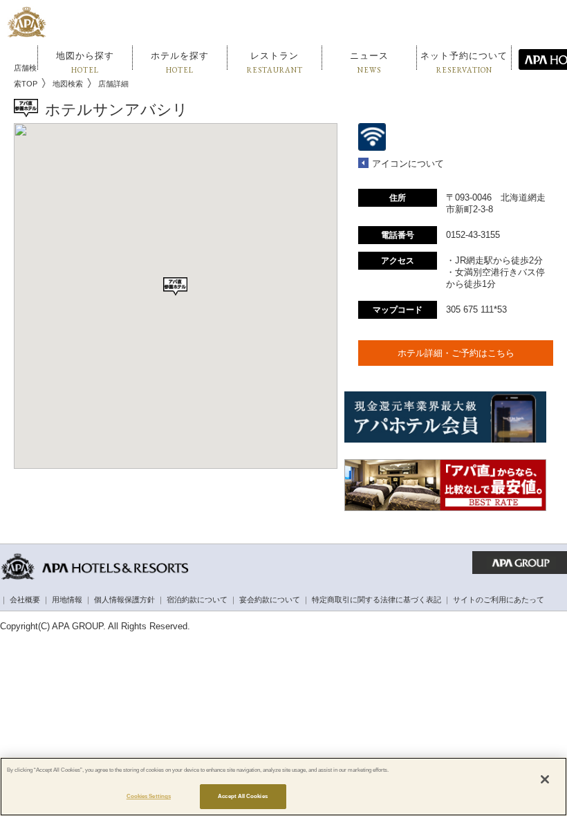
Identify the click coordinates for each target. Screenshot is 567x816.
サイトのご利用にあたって (498, 599)
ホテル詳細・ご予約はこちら (456, 353)
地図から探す (85, 62)
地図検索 (68, 84)
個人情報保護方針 (124, 599)
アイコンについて (408, 163)
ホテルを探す (180, 62)
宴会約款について (269, 599)
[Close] (545, 779)
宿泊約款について (197, 599)
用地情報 (67, 599)
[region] (283, 786)
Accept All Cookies (242, 796)
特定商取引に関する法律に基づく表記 (376, 599)
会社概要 (25, 599)
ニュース (369, 62)
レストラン (275, 62)
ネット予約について (464, 62)
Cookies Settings (149, 796)
